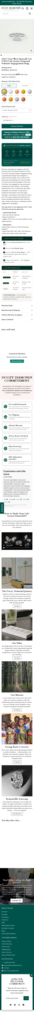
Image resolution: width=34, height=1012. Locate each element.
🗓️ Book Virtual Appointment (10, 971)
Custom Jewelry (6, 941)
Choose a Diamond (17, 126)
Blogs (3, 931)
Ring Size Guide (7, 306)
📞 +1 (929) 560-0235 (8, 962)
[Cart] (27, 8)
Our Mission (17, 710)
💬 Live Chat (5, 968)
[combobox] (17, 14)
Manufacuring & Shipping (11, 310)
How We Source (17, 814)
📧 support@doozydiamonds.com (12, 965)
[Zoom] (31, 50)
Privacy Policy (6, 946)
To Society (17, 762)
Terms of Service (7, 952)
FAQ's (3, 922)
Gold (9, 86)
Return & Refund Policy (8, 955)
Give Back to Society (8, 928)
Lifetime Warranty (7, 944)
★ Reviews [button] (2, 508)
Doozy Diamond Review (8, 933)
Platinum (25, 86)
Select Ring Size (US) (8, 106)
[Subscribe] (26, 998)
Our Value (17, 658)
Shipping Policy (6, 949)
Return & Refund (7, 320)
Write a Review (17, 361)
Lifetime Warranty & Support (12, 315)
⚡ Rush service (25, 162)
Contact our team (8, 162)
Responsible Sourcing (8, 925)
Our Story (17, 606)
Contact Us (5, 920)
